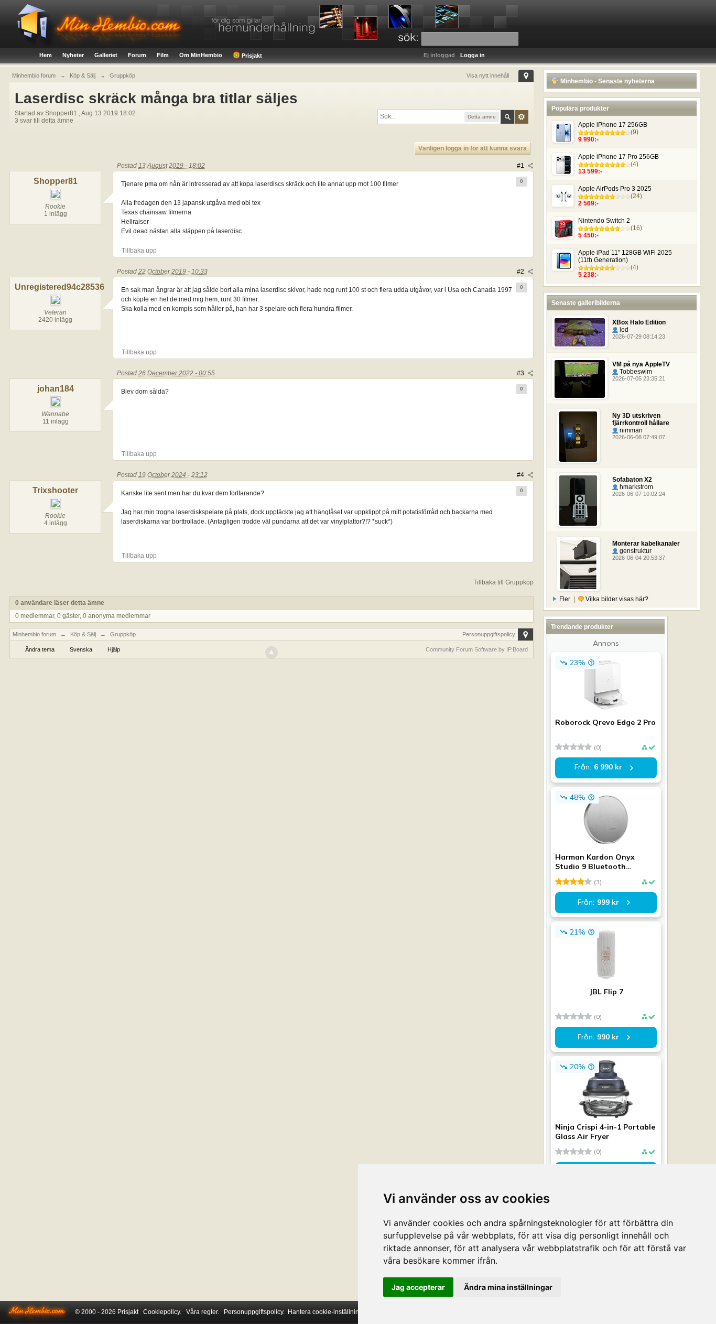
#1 (521, 165)
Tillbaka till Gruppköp (503, 582)
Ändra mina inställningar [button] (508, 1287)
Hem (45, 55)
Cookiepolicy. (162, 1312)
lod (623, 329)
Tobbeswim (635, 371)
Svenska (81, 649)
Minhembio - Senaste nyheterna (607, 81)
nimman (630, 430)
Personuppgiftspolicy (488, 634)
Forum (137, 55)
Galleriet (105, 55)
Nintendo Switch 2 (604, 220)
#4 (521, 475)
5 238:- (588, 274)
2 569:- (588, 203)
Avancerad (521, 117)
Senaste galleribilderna (585, 303)
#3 (521, 373)
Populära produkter (580, 108)
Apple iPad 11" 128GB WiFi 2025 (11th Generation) (625, 256)
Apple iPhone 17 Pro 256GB (618, 156)
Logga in (472, 55)
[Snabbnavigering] (526, 76)
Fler (565, 599)
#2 (521, 271)
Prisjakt (251, 55)
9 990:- (588, 139)
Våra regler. (202, 1312)
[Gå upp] (271, 652)
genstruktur (635, 551)
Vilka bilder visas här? (616, 599)
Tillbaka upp (139, 250)
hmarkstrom (635, 487)
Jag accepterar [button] (418, 1287)
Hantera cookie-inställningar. (329, 1312)
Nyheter (73, 55)
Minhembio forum (34, 634)
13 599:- (590, 171)
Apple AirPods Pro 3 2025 (615, 188)
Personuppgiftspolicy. (254, 1312)
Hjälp (113, 649)
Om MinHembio (200, 55)
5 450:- (588, 235)
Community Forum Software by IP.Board (477, 649)
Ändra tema (40, 649)
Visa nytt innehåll (488, 75)
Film (163, 55)
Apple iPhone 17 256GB (612, 124)
